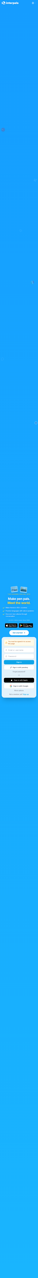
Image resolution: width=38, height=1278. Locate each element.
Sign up (26, 694)
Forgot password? (19, 671)
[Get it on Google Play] (26, 625)
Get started (17, 633)
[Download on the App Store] (11, 625)
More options (19, 690)
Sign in (19, 662)
